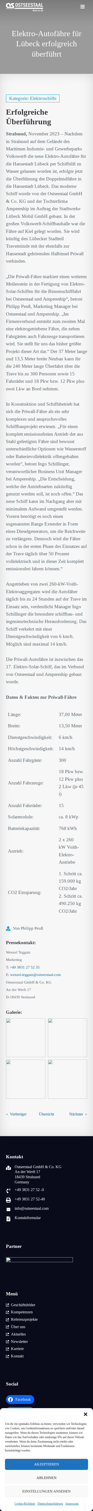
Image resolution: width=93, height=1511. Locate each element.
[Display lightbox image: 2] (67, 1037)
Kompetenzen (22, 1312)
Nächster (76, 1114)
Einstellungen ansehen (46, 1491)
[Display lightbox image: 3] (25, 1079)
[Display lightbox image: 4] (67, 1079)
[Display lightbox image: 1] (25, 1037)
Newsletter (19, 1341)
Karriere (17, 1349)
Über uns (18, 1327)
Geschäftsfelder (23, 1305)
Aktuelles (18, 1334)
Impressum (72, 1503)
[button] (85, 1414)
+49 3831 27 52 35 (25, 967)
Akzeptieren (46, 1464)
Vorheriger (18, 1114)
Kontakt (17, 1356)
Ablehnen (46, 1478)
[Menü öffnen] (82, 7)
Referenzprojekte (24, 1319)
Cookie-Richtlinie (24, 1503)
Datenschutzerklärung (50, 1503)
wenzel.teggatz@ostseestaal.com (35, 975)
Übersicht (46, 1114)
